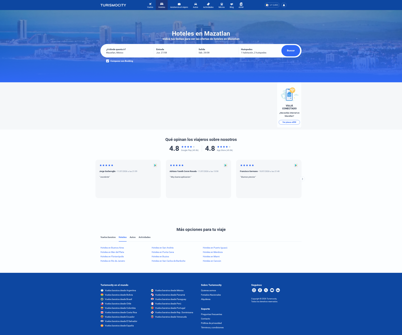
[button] (283, 5)
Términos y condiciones (212, 327)
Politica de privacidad (211, 323)
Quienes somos (208, 290)
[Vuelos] (113, 5)
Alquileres (205, 299)
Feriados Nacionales (211, 295)
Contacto (205, 318)
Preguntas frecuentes (211, 314)
